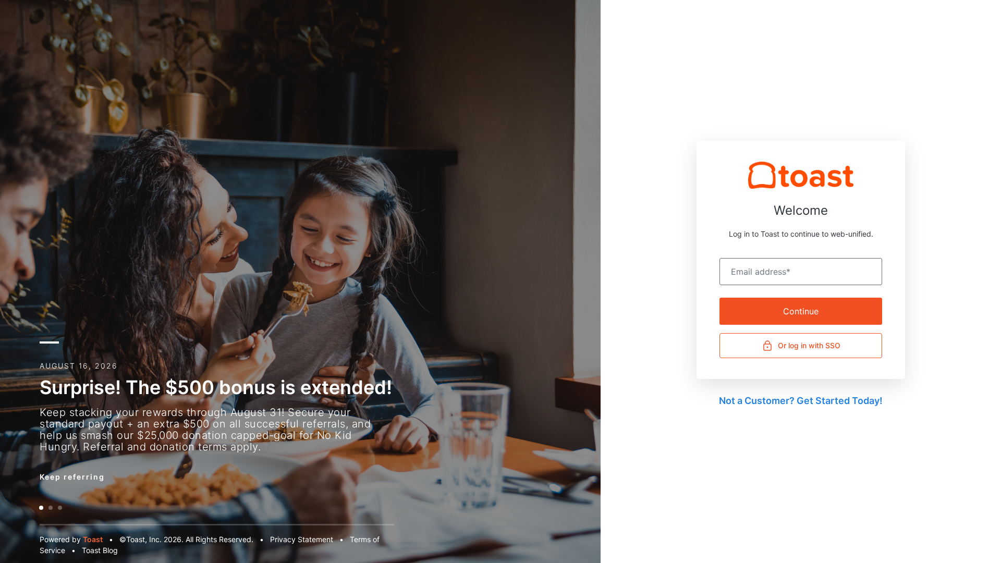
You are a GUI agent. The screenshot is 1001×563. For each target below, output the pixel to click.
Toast (93, 539)
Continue (801, 311)
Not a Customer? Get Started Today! (801, 400)
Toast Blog (100, 550)
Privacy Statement (301, 539)
